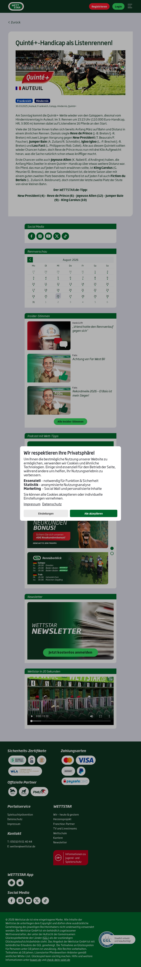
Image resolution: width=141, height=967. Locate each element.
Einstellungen (46, 513)
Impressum (32, 504)
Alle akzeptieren (93, 513)
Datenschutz (52, 504)
